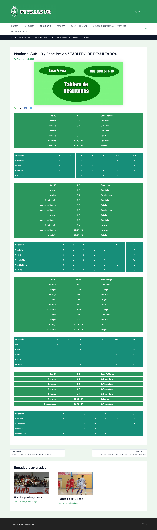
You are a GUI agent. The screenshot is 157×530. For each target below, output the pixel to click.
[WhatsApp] (15, 108)
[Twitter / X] (136, 12)
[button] (146, 29)
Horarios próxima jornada (28, 497)
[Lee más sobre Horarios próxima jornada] (31, 483)
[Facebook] (25, 108)
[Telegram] (31, 108)
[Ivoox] (139, 12)
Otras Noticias (19, 502)
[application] (20, 26)
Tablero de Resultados (70, 498)
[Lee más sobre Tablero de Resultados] (75, 483)
